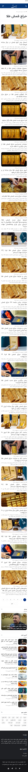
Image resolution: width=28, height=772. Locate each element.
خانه (25, 12)
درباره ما (25, 753)
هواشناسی (24, 725)
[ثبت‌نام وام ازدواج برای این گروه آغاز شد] (22, 670)
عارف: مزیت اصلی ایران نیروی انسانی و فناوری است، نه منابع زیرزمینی (9, 641)
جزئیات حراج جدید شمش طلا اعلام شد (14, 196)
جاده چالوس (13, 720)
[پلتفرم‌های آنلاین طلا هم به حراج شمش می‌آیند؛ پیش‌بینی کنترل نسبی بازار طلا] (14, 577)
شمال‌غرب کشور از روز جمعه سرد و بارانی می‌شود (9, 682)
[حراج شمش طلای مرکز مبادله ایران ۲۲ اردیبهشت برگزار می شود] (14, 395)
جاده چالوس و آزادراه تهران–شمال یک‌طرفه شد (9, 703)
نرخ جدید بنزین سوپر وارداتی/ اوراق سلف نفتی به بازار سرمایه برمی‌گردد (9, 654)
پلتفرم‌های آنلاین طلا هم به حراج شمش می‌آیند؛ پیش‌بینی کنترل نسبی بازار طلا (14, 589)
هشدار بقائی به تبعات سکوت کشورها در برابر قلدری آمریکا (9, 661)
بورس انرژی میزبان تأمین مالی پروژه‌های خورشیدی (9, 689)
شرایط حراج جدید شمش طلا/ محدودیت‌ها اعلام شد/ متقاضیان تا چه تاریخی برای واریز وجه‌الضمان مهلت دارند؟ (14, 223)
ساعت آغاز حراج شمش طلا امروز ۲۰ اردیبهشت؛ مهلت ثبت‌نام (14, 433)
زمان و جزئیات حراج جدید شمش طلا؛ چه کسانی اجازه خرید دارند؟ (14, 329)
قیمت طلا (10, 722)
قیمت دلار (18, 722)
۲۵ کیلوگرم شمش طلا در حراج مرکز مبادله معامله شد (14, 95)
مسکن (3, 722)
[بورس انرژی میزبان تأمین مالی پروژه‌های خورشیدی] (22, 690)
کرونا (11, 725)
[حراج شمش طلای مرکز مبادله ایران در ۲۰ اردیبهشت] (14, 499)
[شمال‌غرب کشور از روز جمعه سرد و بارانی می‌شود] (22, 684)
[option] (14, 621)
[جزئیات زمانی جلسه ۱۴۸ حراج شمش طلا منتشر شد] (14, 291)
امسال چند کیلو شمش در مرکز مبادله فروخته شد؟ (14, 43)
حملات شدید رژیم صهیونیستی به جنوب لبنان (9, 675)
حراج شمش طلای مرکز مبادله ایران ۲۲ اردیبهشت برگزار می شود (14, 407)
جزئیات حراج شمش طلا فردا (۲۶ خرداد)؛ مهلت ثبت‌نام (14, 251)
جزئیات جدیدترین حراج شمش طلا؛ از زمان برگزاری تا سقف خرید (14, 145)
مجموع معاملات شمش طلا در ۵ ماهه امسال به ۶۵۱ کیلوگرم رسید (14, 69)
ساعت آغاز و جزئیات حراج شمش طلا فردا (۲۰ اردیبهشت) (14, 459)
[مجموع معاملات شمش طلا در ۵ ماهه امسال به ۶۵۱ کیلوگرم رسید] (14, 57)
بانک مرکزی (4, 717)
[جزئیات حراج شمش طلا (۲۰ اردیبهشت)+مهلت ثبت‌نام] (14, 473)
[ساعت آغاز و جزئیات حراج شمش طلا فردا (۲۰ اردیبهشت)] (14, 447)
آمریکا (25, 717)
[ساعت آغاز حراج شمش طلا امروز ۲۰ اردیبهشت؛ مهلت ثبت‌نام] (14, 421)
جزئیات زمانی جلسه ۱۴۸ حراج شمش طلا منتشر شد (14, 303)
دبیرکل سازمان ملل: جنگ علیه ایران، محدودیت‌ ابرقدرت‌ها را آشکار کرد (9, 648)
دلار (7, 720)
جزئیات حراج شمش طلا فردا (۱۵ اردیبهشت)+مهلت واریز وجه (14, 537)
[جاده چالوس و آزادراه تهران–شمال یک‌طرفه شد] (22, 704)
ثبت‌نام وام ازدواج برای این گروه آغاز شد (9, 668)
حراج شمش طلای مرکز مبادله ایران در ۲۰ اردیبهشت (14, 511)
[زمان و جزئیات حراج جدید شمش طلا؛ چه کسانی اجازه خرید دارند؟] (14, 317)
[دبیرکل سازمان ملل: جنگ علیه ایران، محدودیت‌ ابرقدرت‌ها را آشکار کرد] (22, 649)
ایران (13, 717)
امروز (17, 717)
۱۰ (3, 600)
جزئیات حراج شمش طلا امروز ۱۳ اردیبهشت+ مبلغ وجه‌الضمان (14, 563)
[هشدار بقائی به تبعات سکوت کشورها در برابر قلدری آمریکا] (22, 663)
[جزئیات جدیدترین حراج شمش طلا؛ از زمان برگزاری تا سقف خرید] (14, 133)
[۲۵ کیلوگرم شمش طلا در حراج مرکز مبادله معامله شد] (14, 83)
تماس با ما (24, 756)
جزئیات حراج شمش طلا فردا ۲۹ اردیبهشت (14, 355)
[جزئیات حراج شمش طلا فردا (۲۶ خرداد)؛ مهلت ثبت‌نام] (14, 239)
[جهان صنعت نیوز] (14, 6)
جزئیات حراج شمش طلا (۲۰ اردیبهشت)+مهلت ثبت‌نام (14, 485)
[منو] (3, 6)
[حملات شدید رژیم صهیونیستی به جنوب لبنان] (22, 677)
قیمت (25, 722)
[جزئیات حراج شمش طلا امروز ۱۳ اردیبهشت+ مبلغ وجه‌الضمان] (14, 551)
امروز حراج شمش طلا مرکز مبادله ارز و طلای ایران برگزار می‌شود (14, 171)
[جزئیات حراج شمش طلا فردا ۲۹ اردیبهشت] (14, 343)
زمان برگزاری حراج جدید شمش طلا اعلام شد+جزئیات (14, 381)
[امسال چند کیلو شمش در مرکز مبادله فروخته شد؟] (14, 31)
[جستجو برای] (26, 6)
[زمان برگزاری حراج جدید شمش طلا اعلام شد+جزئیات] (14, 369)
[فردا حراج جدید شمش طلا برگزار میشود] (14, 109)
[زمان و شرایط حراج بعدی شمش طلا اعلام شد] (14, 265)
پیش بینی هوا (17, 725)
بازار (9, 717)
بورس (25, 720)
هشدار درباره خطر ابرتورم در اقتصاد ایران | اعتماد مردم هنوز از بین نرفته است (14, 627)
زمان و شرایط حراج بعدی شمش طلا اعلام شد (14, 277)
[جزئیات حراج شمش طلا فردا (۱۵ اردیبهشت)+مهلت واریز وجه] (14, 525)
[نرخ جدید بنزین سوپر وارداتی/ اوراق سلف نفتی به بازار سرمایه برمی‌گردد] (22, 656)
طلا (2, 720)
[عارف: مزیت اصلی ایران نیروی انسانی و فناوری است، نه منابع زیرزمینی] (22, 642)
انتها (12, 603)
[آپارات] (8, 768)
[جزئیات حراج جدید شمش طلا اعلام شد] (14, 185)
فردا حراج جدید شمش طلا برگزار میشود (14, 120)
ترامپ (19, 720)
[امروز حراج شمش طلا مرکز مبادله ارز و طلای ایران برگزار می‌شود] (14, 159)
